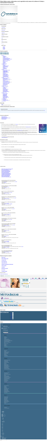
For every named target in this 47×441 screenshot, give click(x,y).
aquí (44, 110)
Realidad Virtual (5, 63)
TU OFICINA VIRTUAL (6, 100)
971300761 (5, 209)
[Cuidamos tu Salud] (7, 302)
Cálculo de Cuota (6, 379)
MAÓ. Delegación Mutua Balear (5, 172)
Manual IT (4, 67)
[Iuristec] (3, 413)
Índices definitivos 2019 (5, 258)
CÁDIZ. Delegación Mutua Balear (5, 176)
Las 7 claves (3, 269)
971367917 (5, 214)
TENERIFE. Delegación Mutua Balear (6, 173)
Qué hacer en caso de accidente (6, 58)
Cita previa (4, 72)
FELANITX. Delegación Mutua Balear (6, 171)
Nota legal (3, 437)
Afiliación (5, 338)
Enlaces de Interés (5, 97)
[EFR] (3, 422)
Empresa (3, 55)
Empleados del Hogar (5, 66)
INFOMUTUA (5, 99)
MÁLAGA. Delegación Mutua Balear (6, 175)
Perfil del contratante (5, 90)
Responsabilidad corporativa (6, 91)
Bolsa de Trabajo (5, 392)
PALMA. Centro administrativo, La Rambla (6, 169)
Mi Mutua (4, 98)
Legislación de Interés (5, 96)
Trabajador (3, 69)
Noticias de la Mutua (5, 93)
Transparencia (3, 32)
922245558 (8, 225)
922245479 (5, 225)
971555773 (8, 198)
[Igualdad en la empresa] (3, 419)
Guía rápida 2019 (4, 261)
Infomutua (4, 62)
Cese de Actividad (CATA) (6, 82)
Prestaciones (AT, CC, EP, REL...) (7, 377)
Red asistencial (4, 88)
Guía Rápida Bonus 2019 (4, 117)
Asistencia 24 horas (5, 70)
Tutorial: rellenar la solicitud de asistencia (8, 340)
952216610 (5, 241)
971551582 (5, 198)
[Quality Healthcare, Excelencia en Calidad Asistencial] (4, 416)
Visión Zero (5, 344)
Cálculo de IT (4, 73)
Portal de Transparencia (5, 86)
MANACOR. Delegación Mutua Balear (6, 170)
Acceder (21, 295)
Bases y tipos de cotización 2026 (6, 60)
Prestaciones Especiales (5, 76)
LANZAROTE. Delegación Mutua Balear (6, 174)
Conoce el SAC (4, 64)
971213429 (5, 187)
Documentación (3, 27)
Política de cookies (4, 438)
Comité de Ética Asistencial (6, 368)
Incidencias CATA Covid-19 (6, 83)
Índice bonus (3, 257)
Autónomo (3, 77)
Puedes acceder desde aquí (4, 137)
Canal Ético (4, 87)
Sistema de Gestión (5, 89)
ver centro (16, 181)
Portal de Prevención (5, 61)
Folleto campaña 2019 (4, 116)
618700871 (8, 241)
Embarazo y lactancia (6, 364)
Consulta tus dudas (4, 271)
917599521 (5, 236)
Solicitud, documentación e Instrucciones (7, 264)
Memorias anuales (5, 94)
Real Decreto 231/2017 (4, 118)
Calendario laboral (6, 355)
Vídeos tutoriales (4, 265)
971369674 (8, 214)
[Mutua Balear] (9, 295)
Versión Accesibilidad (6, 332)
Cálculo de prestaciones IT (6, 81)
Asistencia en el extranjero (6, 59)
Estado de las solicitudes (5, 80)
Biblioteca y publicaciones (6, 401)
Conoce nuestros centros (6, 388)
